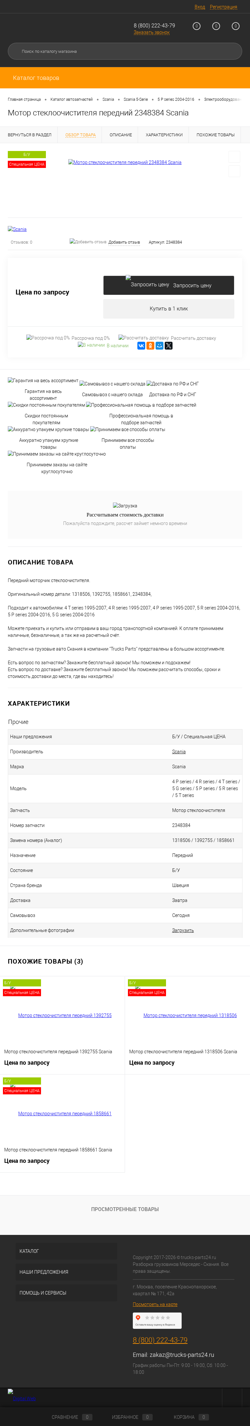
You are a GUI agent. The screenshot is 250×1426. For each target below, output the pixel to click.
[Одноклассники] (150, 346)
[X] (169, 346)
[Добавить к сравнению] (234, 171)
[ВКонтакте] (141, 346)
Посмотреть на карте (155, 1304)
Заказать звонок (152, 32)
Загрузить (183, 930)
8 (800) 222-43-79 (154, 26)
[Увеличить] (125, 162)
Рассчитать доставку (193, 338)
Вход (200, 6)
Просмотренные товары (125, 1209)
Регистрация (223, 6)
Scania (179, 751)
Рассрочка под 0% (91, 338)
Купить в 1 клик (169, 309)
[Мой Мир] (159, 346)
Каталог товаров (35, 77)
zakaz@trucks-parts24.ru (182, 1354)
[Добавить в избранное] (234, 157)
